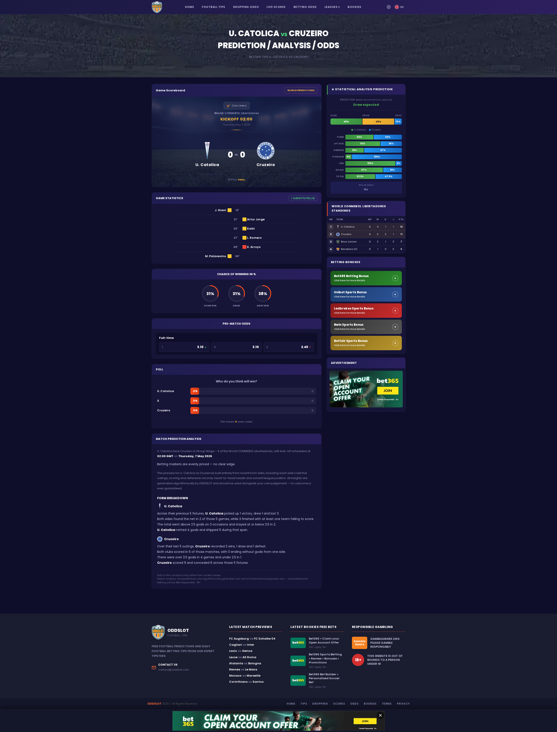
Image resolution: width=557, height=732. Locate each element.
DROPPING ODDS (246, 7)
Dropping (320, 703)
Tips (303, 703)
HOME (189, 7)
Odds (354, 703)
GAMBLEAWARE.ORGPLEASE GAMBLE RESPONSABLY (385, 643)
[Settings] (388, 7)
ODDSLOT (154, 703)
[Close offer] (380, 715)
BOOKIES (354, 7)
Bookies (370, 703)
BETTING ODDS (305, 7)
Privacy (403, 703)
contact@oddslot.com (173, 670)
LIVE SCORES (276, 7)
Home (291, 703)
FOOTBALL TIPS (213, 7)
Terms (387, 703)
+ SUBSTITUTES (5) (303, 198)
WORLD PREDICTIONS (301, 90)
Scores (339, 703)
